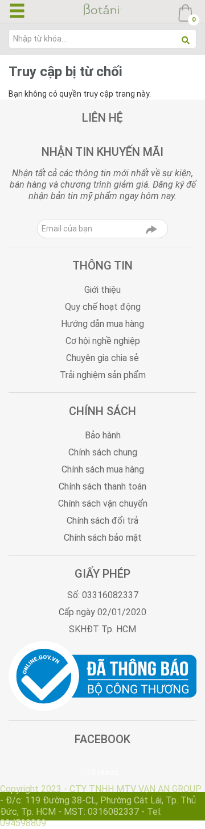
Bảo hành (103, 435)
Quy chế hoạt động (103, 306)
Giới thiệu (102, 289)
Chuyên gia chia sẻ (102, 358)
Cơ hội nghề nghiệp (102, 340)
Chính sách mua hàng (103, 469)
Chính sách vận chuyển (102, 503)
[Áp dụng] (185, 40)
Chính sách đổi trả (102, 520)
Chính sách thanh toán (102, 486)
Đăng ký (151, 232)
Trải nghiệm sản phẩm (103, 375)
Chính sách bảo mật (103, 537)
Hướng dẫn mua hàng (102, 323)
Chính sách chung (102, 452)
